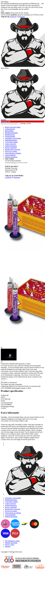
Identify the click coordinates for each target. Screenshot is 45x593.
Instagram (21, 17)
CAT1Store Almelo (11, 142)
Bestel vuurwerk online (12, 127)
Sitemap (7, 546)
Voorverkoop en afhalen (13, 153)
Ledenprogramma (11, 146)
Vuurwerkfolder (10, 155)
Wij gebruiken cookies (12, 541)
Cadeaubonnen (10, 129)
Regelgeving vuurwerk (12, 149)
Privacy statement (11, 148)
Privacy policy (10, 544)
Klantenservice (10, 134)
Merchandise (9, 131)
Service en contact (11, 151)
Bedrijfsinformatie (11, 140)
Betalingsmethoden (11, 133)
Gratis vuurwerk (10, 144)
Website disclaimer (11, 157)
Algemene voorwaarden (13, 138)
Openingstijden (10, 136)
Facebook (13, 17)
